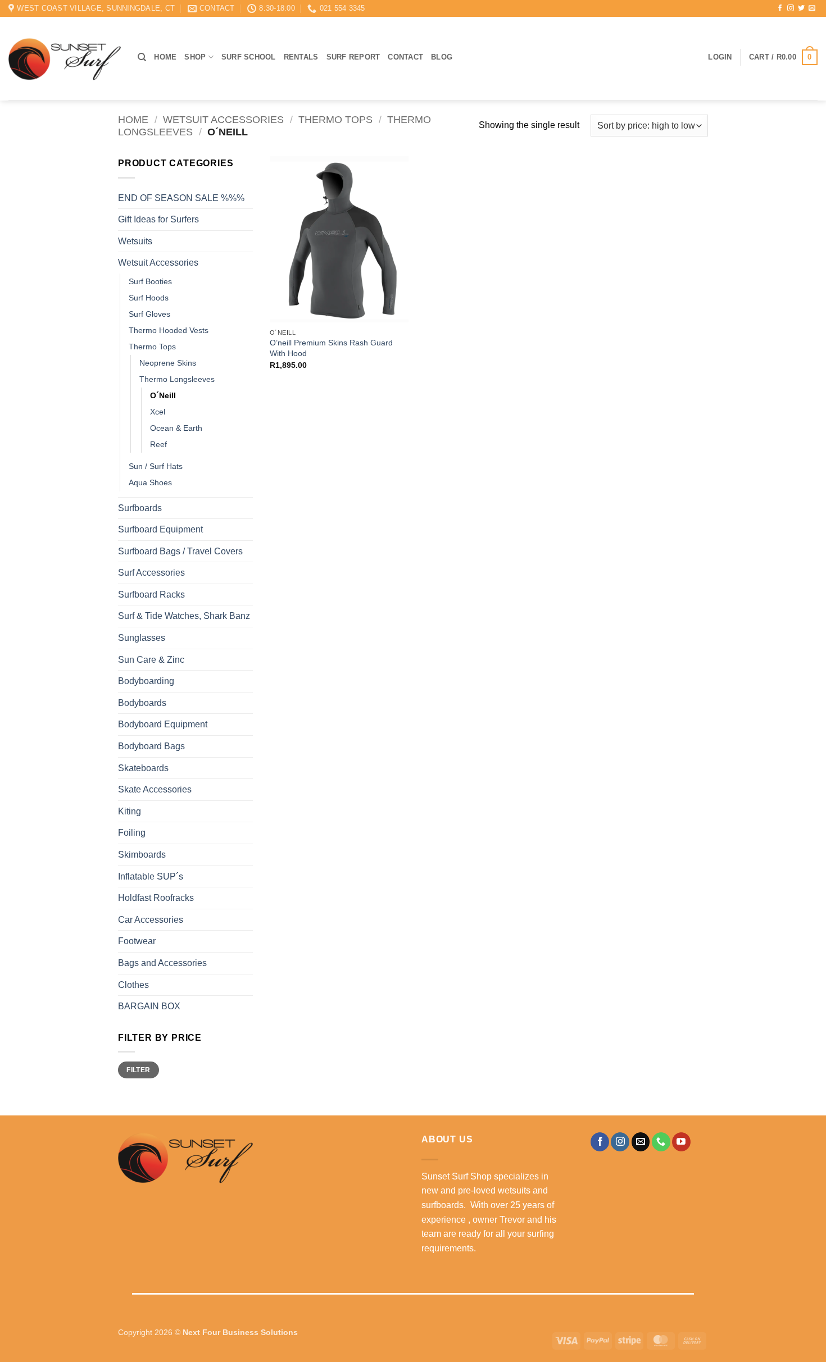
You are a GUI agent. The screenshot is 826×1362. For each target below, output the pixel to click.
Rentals (301, 57)
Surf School (248, 57)
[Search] (142, 57)
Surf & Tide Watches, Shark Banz (184, 616)
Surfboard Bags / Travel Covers (180, 551)
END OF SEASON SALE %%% (181, 198)
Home (165, 57)
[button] (720, 57)
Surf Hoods (149, 297)
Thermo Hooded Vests (168, 330)
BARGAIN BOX (149, 1006)
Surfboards (140, 508)
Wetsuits (135, 241)
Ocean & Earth (176, 427)
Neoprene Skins (167, 362)
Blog (441, 57)
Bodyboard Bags (151, 746)
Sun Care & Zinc (151, 659)
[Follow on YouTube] (681, 1141)
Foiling (132, 832)
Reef (158, 444)
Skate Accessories (155, 789)
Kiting (129, 811)
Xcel (157, 411)
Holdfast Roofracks (156, 898)
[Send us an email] (812, 8)
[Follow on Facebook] (780, 8)
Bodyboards (142, 703)
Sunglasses (141, 638)
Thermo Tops (335, 119)
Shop (195, 57)
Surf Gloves (149, 313)
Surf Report (353, 57)
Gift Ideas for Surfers (158, 219)
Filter (138, 1070)
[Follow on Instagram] (790, 8)
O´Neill (163, 395)
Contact (405, 57)
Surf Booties (150, 281)
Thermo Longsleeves (177, 379)
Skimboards (142, 854)
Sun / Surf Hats (156, 466)
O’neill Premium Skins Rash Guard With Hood (331, 348)
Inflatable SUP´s (150, 876)
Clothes (133, 985)
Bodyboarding (146, 681)
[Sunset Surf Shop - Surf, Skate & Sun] (64, 59)
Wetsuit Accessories (223, 119)
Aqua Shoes (150, 482)
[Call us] (661, 1141)
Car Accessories (150, 919)
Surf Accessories (151, 572)
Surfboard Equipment (160, 529)
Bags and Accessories (162, 963)
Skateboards (143, 768)
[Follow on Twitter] (801, 8)
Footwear (137, 941)
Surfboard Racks (151, 594)
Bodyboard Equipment (162, 724)
